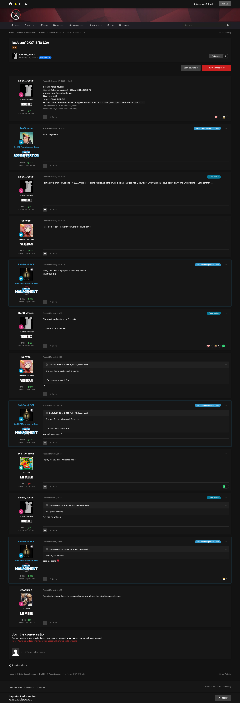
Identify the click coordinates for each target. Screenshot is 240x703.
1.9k (23, 163)
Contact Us (29, 687)
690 (23, 299)
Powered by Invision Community (218, 686)
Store (45, 25)
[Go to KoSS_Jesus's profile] (15, 56)
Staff (111, 25)
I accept (224, 698)
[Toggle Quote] (47, 364)
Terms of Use (15, 699)
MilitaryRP (96, 25)
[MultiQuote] (45, 117)
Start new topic (191, 68)
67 (24, 111)
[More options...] (226, 81)
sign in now (72, 638)
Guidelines (27, 699)
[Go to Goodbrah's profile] (26, 599)
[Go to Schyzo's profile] (26, 230)
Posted (54, 81)
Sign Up (225, 4)
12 (24, 620)
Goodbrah (26, 589)
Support (125, 25)
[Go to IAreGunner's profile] (26, 138)
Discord (30, 25)
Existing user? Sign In (204, 4)
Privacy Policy (15, 687)
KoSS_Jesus (28, 54)
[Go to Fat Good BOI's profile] (26, 274)
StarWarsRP (77, 25)
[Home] (10, 4)
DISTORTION (26, 453)
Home (17, 25)
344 (24, 250)
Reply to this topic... (36, 652)
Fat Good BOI (78, 505)
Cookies (41, 687)
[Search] (228, 25)
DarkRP (59, 25)
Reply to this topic (216, 68)
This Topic (216, 25)
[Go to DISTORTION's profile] (26, 463)
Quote (54, 117)
